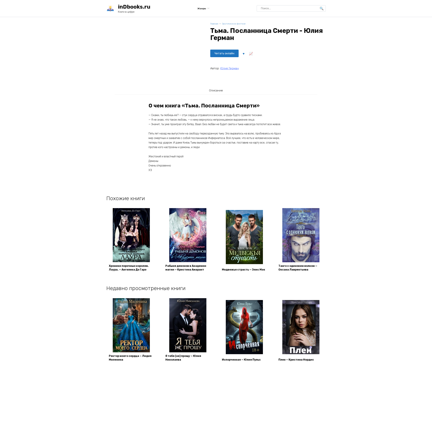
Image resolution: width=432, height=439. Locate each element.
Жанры (201, 8)
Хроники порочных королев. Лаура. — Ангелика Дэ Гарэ (129, 267)
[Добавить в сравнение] (251, 53)
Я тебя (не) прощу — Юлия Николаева (183, 357)
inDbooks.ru (134, 7)
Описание (216, 90)
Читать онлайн (224, 53)
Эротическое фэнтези (234, 23)
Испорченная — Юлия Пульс (241, 359)
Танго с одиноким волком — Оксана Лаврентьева (297, 267)
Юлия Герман (229, 68)
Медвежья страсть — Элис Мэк (243, 269)
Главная (214, 23)
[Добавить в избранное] (243, 53)
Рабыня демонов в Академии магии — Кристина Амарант (185, 267)
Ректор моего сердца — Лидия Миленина (130, 357)
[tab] (215, 90)
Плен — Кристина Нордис (296, 359)
